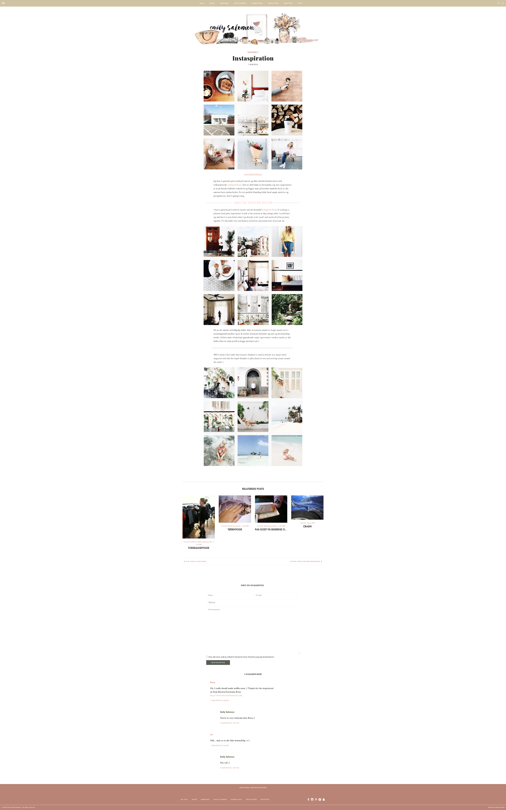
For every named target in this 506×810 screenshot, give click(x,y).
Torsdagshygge (198, 547)
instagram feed (269, 209)
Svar (296, 680)
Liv (211, 734)
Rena (212, 682)
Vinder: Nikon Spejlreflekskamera (305, 561)
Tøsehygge (235, 529)
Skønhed (224, 3)
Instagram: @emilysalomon (253, 787)
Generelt (253, 52)
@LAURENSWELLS (253, 174)
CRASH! (307, 526)
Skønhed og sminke (234, 526)
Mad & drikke (240, 3)
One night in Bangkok (196, 561)
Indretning (257, 3)
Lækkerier (193, 542)
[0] (503, 3)
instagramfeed (234, 184)
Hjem (202, 3)
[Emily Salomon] (253, 25)
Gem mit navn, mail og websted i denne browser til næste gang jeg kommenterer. (241, 657)
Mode (212, 3)
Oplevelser (273, 3)
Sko (210, 542)
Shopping (205, 542)
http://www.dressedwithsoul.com (226, 695)
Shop (300, 3)
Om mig (184, 799)
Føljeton (288, 3)
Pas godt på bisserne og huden (271, 529)
